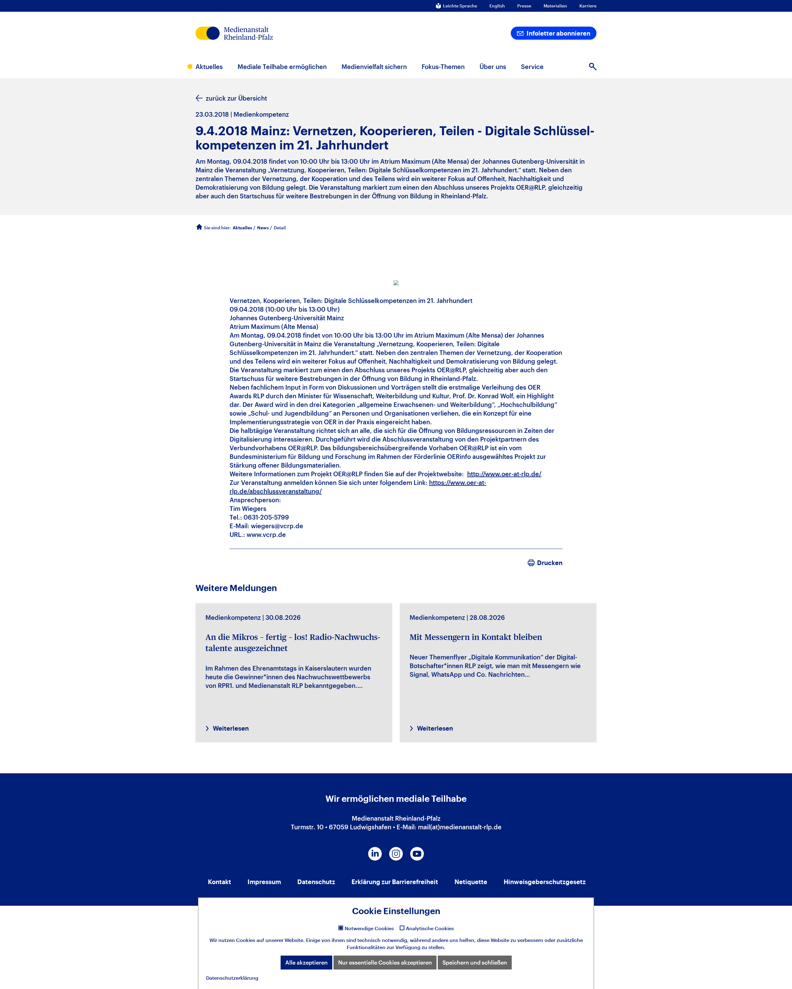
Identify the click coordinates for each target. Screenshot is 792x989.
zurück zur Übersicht (236, 98)
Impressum (264, 881)
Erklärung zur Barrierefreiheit (394, 881)
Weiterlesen (231, 728)
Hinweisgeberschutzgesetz (545, 881)
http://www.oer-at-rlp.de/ (504, 473)
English (497, 6)
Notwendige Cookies (369, 928)
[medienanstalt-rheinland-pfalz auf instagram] (396, 854)
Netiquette (470, 881)
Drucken (549, 562)
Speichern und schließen (474, 962)
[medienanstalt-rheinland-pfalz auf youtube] (417, 854)
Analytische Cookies (430, 928)
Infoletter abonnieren (557, 33)
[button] (593, 66)
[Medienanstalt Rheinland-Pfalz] (277, 33)
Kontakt (219, 881)
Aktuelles (242, 227)
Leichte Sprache (460, 6)
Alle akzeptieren (306, 962)
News (263, 227)
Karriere (587, 6)
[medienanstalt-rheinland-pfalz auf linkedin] (375, 854)
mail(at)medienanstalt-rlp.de (459, 827)
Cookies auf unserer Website (269, 940)
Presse (524, 6)
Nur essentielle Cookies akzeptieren (385, 962)
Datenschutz (316, 881)
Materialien (555, 6)
